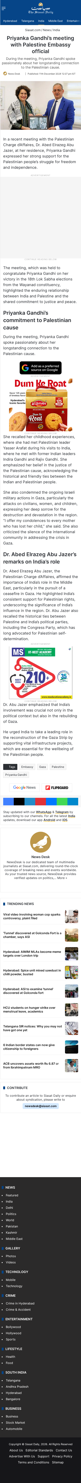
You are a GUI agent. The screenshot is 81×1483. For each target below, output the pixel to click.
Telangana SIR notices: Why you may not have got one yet (32, 1028)
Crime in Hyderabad (20, 1303)
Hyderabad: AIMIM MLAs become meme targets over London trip (32, 953)
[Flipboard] (57, 788)
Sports (10, 1339)
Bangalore (13, 1399)
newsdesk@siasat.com (41, 1106)
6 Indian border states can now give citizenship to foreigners (29, 1046)
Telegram (62, 812)
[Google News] (24, 788)
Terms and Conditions (33, 1462)
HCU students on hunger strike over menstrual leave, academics (29, 1009)
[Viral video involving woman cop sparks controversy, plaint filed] (71, 916)
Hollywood (13, 1333)
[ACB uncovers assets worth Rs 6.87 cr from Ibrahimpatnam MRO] (71, 1065)
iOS (64, 820)
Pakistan (12, 1226)
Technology (14, 1286)
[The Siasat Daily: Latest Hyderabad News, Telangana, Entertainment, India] (40, 8)
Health (10, 1357)
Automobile (14, 1429)
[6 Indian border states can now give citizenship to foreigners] (71, 1047)
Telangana (27, 20)
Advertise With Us (22, 1456)
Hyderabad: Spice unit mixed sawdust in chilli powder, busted (32, 972)
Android (49, 820)
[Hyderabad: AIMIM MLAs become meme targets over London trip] (71, 953)
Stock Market (15, 1422)
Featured (12, 1195)
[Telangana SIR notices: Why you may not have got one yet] (71, 1028)
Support (43, 1456)
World (10, 1220)
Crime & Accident (18, 1309)
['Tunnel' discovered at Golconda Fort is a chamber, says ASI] (71, 935)
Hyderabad (10, 20)
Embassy (27, 767)
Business (12, 1416)
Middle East (55, 20)
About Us (16, 1450)
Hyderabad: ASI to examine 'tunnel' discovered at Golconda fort (28, 990)
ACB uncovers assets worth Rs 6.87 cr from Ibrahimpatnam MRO (31, 1065)
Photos (11, 1256)
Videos (11, 1262)
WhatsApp (43, 812)
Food (9, 1363)
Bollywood (13, 1327)
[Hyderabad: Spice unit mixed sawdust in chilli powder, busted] (71, 972)
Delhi (9, 1208)
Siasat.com (32, 30)
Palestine (58, 767)
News (47, 30)
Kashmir (11, 1232)
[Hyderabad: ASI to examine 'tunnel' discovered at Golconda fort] (71, 991)
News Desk (14, 73)
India (41, 20)
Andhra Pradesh (17, 1386)
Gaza (42, 767)
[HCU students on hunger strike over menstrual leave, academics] (71, 1009)
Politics (11, 1214)
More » (62, 878)
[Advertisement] (40, 217)
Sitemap (58, 1462)
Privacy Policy (62, 1456)
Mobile (10, 1280)
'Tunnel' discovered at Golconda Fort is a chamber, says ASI (32, 935)
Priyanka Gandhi (16, 775)
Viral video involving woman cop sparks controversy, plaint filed (31, 916)
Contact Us (64, 1450)
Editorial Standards (39, 1450)
